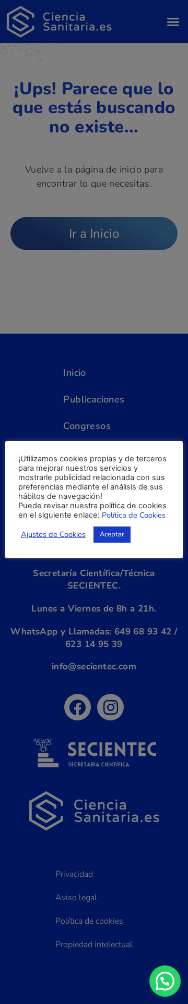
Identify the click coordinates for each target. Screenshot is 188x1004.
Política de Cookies (134, 515)
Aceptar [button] (112, 534)
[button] (165, 981)
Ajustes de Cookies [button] (53, 534)
